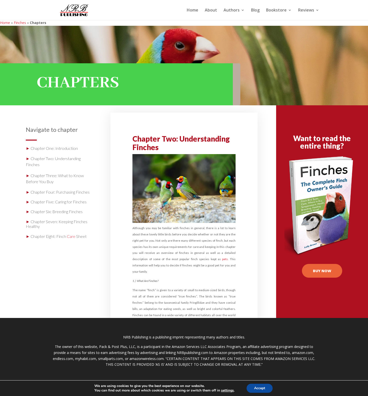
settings (227, 390)
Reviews (306, 10)
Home (192, 10)
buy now (322, 270)
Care (71, 236)
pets (225, 259)
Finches (20, 22)
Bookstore (276, 10)
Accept (259, 388)
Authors (232, 10)
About (211, 10)
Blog (255, 10)
